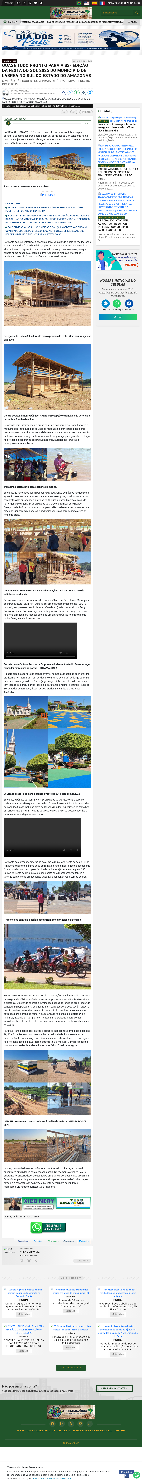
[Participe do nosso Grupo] (47, 1228)
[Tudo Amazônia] (71, 12)
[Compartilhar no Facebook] (63, 92)
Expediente (64, 1431)
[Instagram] (22, 1261)
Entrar (9, 3)
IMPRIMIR (86, 112)
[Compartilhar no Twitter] (70, 92)
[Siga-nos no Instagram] (62, 1424)
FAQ (110, 1431)
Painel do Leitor (45, 1431)
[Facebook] (29, 1261)
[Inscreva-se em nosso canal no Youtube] (80, 1424)
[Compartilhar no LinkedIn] (90, 92)
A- (64, 112)
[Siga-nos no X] (71, 1424)
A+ (74, 112)
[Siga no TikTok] (41, 3)
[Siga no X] (30, 3)
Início (20, 1431)
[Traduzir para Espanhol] (95, 3)
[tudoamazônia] (71, 39)
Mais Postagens (71, 1367)
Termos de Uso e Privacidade (89, 1431)
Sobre (29, 1431)
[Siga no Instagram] (24, 3)
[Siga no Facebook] (18, 3)
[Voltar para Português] (79, 3)
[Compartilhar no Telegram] (83, 92)
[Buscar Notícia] (136, 13)
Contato (120, 1431)
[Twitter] (36, 1261)
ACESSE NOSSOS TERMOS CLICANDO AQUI (52, 1479)
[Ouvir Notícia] (8, 123)
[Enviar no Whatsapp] (77, 92)
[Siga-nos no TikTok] (90, 1424)
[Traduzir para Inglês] (87, 3)
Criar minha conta (113, 1388)
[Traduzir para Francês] (102, 3)
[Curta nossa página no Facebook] (52, 1424)
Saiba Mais (82, 1260)
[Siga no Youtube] (35, 3)
